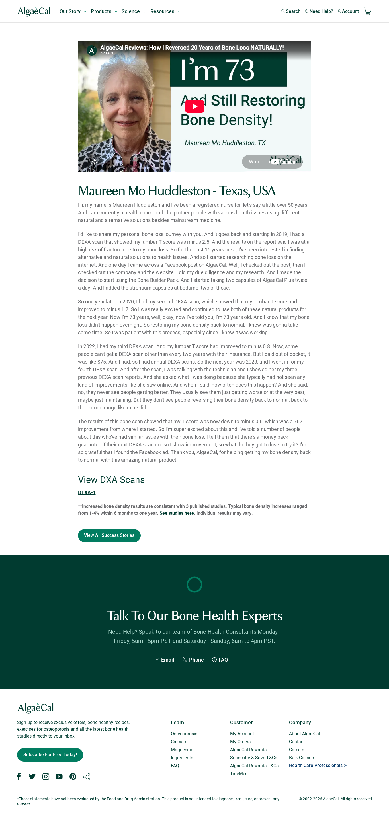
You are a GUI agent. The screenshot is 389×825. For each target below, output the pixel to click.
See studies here (176, 513)
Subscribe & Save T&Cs (253, 757)
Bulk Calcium (302, 757)
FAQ (223, 660)
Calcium (179, 741)
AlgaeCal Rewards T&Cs (254, 765)
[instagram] (45, 776)
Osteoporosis (184, 733)
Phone (196, 660)
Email (167, 660)
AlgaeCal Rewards (248, 749)
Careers (296, 749)
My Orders (240, 741)
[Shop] (367, 11)
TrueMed (239, 773)
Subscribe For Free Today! (50, 754)
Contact (297, 741)
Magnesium (183, 749)
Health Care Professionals (316, 765)
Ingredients (182, 757)
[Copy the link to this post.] (86, 776)
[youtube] (59, 776)
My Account (242, 733)
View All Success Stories (109, 535)
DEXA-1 (87, 492)
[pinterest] (72, 776)
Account (350, 11)
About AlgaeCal (304, 733)
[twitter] (32, 776)
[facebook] (18, 776)
